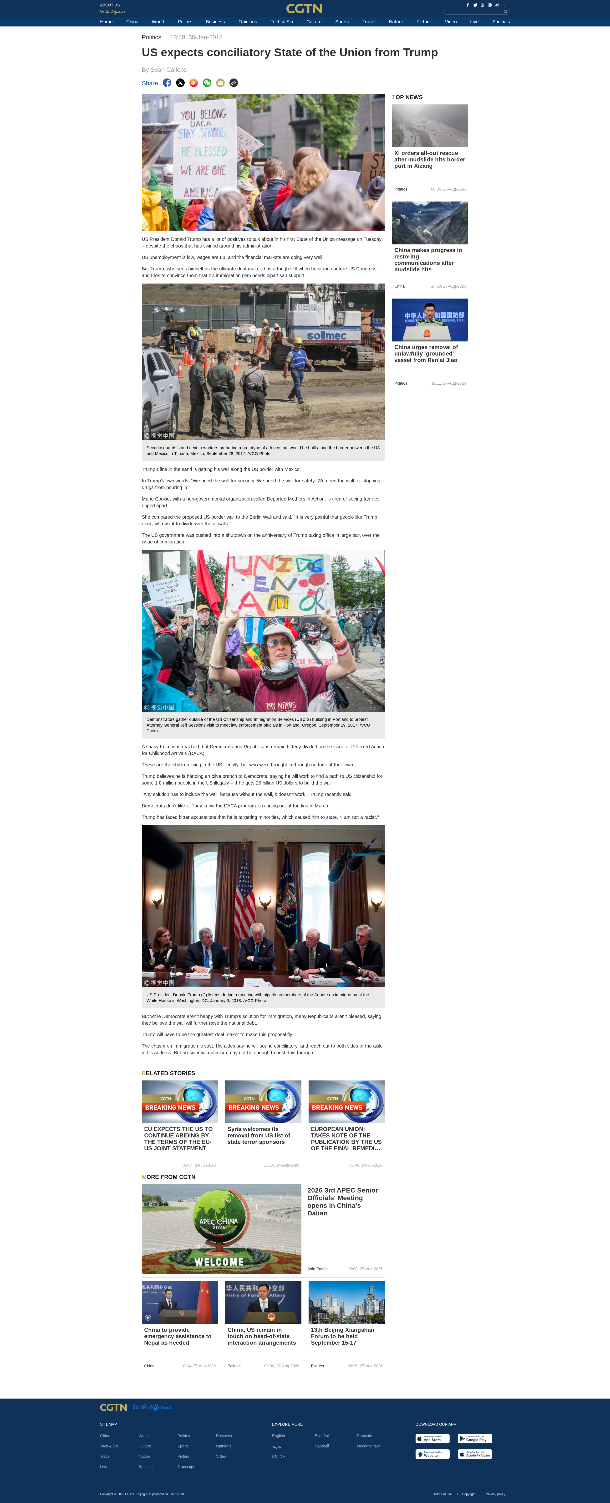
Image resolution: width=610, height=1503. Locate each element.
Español (322, 1436)
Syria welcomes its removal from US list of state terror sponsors (259, 1135)
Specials (501, 21)
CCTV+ (278, 1456)
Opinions (248, 21)
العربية (277, 1446)
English (278, 1436)
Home (106, 21)
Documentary (368, 1446)
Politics (185, 21)
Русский (322, 1446)
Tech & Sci (281, 21)
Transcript (186, 1467)
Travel (368, 21)
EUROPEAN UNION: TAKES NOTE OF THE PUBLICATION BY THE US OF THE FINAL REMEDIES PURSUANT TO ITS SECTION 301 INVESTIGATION (346, 1139)
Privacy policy (495, 1494)
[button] (148, 1318)
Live (474, 21)
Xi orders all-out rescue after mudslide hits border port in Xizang (429, 159)
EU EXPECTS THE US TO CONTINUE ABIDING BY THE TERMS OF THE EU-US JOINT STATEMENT (178, 1139)
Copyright (469, 1494)
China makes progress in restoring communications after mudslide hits (428, 260)
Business (215, 21)
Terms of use (443, 1494)
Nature (396, 21)
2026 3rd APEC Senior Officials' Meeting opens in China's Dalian (342, 1202)
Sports (342, 21)
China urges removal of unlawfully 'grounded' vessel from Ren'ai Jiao (426, 353)
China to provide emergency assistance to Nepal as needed (178, 1336)
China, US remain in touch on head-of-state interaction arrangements (262, 1336)
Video (451, 21)
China (132, 21)
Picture (424, 21)
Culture (314, 21)
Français (364, 1436)
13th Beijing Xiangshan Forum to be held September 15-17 (342, 1336)
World (158, 21)
